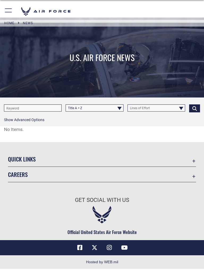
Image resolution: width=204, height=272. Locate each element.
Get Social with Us (102, 200)
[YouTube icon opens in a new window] (124, 248)
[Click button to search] (194, 108)
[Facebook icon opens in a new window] (80, 248)
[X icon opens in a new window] (95, 248)
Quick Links (22, 159)
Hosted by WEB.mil (102, 262)
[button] (8, 11)
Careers (18, 174)
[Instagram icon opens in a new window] (109, 248)
